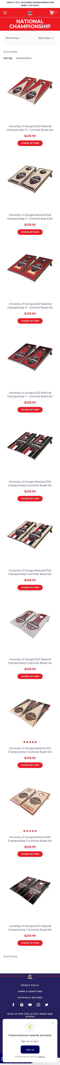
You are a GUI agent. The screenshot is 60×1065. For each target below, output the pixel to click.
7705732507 (33, 5)
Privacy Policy (30, 985)
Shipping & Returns (30, 997)
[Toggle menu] (9, 12)
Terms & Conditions (30, 991)
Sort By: (8, 58)
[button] (30, 38)
